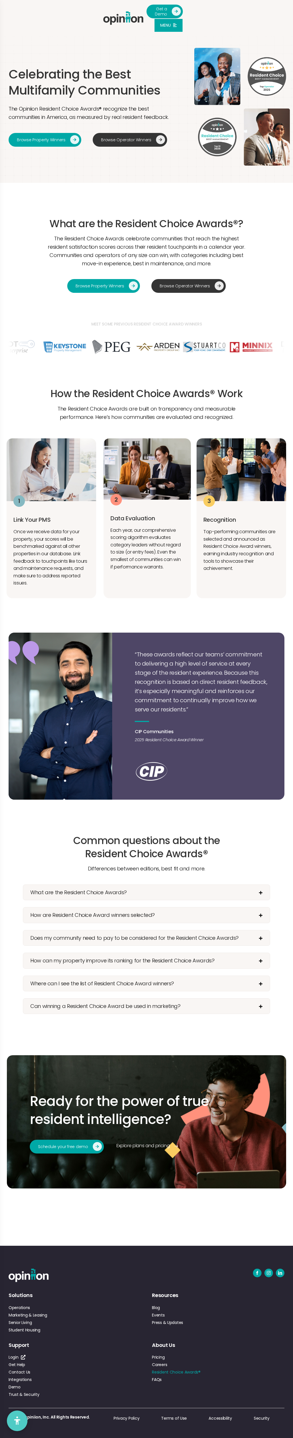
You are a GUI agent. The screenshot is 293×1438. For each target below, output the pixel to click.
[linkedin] (280, 1273)
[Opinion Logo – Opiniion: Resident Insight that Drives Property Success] (123, 13)
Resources (165, 1295)
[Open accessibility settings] (17, 1420)
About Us (163, 1345)
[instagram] (268, 1273)
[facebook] (257, 1273)
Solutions (21, 1295)
